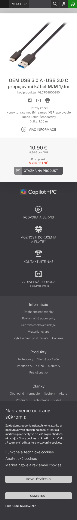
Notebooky (25, 359)
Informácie (38, 304)
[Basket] (72, 4)
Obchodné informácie (25, 393)
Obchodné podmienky (38, 311)
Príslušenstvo (38, 372)
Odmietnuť (38, 495)
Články (39, 386)
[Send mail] (38, 100)
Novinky (49, 393)
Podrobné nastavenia (20, 505)
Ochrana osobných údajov (38, 325)
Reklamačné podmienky (38, 318)
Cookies (57, 338)
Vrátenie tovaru (38, 331)
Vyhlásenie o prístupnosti (31, 338)
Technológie (40, 400)
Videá (57, 400)
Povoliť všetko (38, 479)
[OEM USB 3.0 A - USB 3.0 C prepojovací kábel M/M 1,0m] (38, 45)
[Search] (55, 4)
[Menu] (4, 4)
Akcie (63, 393)
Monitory (54, 366)
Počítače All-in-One (30, 366)
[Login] (63, 4)
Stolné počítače (48, 359)
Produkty (38, 352)
